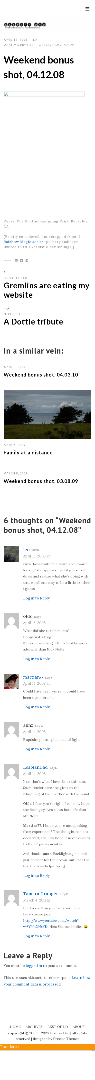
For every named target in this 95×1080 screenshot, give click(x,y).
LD (35, 40)
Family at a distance (28, 452)
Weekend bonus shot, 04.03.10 (41, 374)
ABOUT (79, 1027)
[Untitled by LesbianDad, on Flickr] (44, 152)
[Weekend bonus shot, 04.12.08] (16, 260)
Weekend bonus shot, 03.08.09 (41, 481)
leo (26, 549)
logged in (34, 965)
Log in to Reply (36, 598)
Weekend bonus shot (57, 45)
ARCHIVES (34, 1027)
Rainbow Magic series (24, 242)
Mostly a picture (19, 45)
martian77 (33, 677)
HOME (15, 1027)
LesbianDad (35, 767)
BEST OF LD (58, 1027)
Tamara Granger (40, 893)
